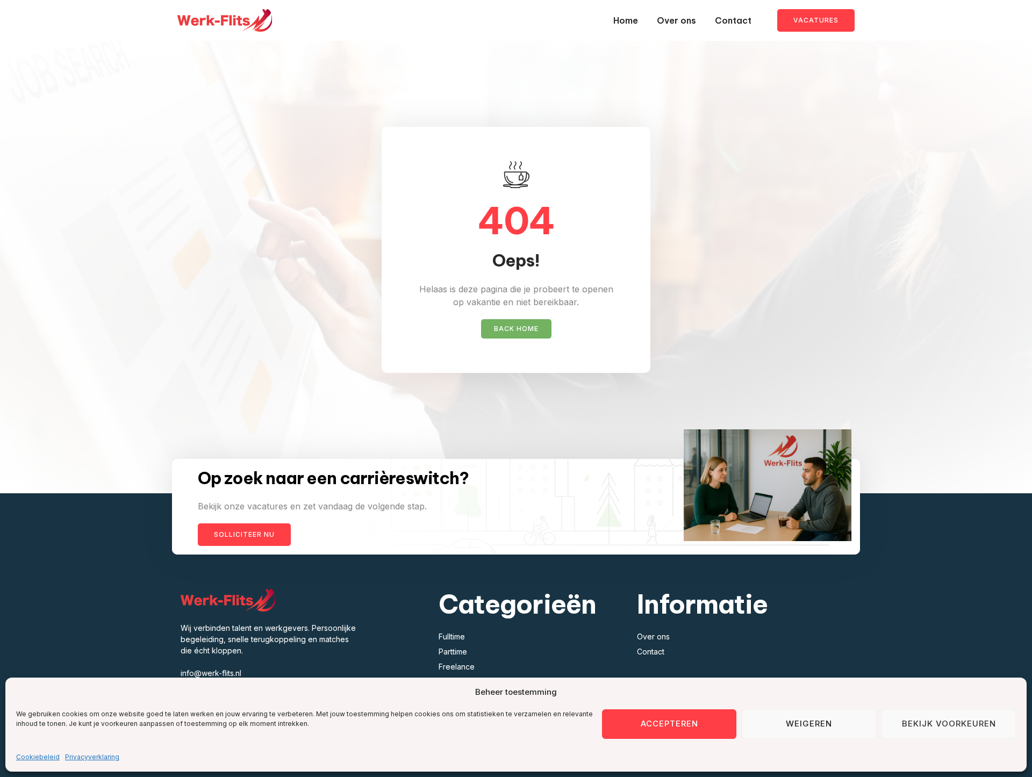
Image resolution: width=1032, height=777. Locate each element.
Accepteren (669, 723)
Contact (733, 20)
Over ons (676, 20)
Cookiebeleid (38, 757)
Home (625, 20)
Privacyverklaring (92, 757)
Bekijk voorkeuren (949, 723)
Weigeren (809, 723)
